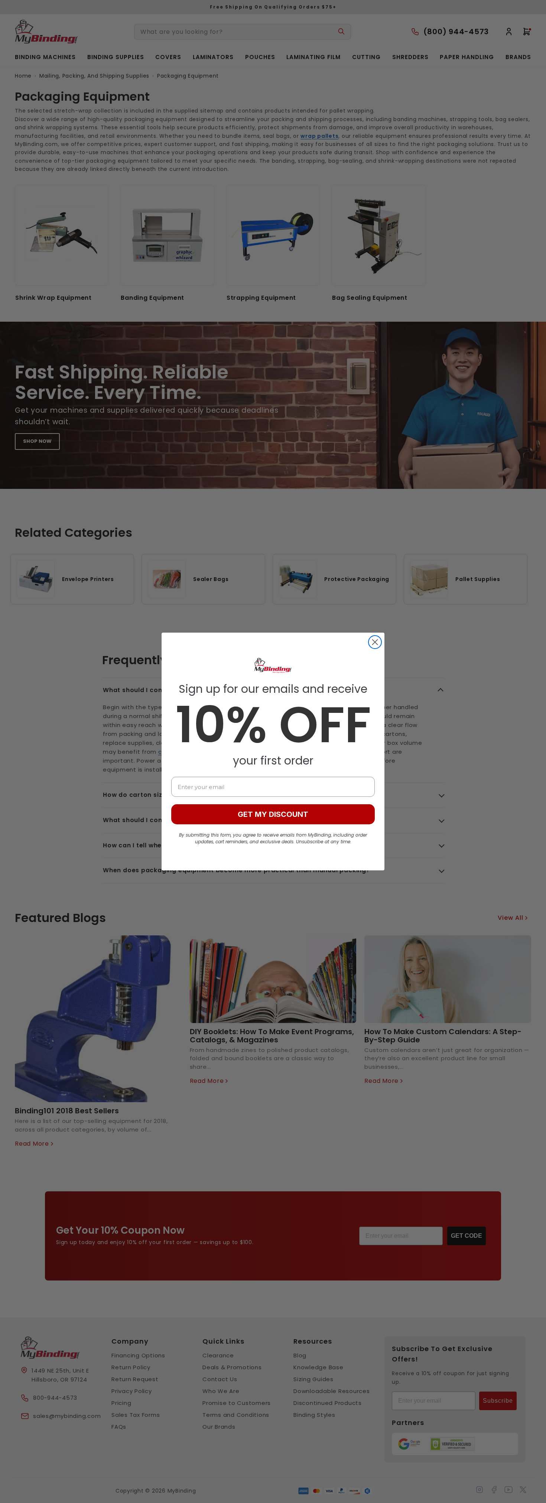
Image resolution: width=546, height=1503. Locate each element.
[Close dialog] (374, 642)
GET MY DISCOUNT (273, 814)
